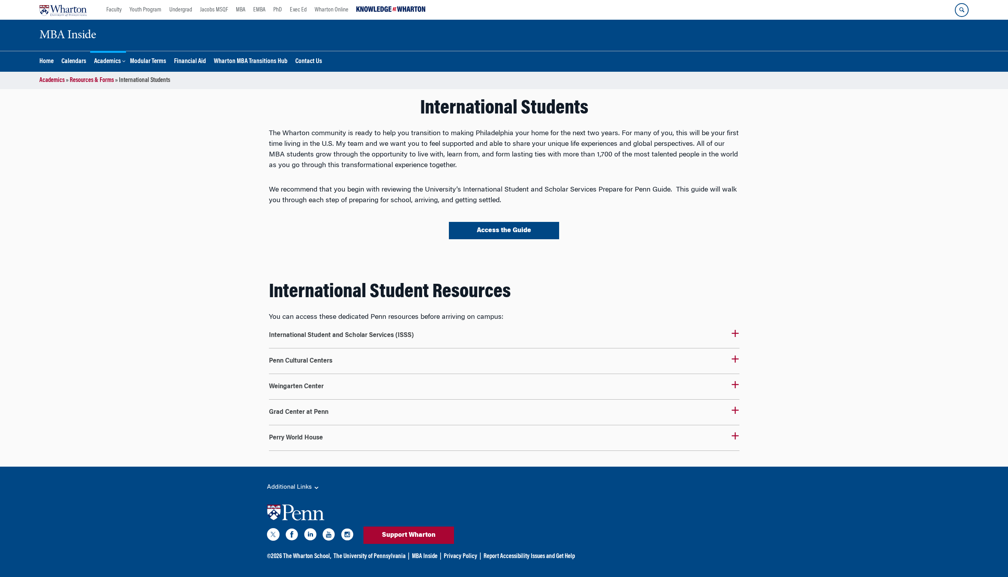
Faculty (114, 10)
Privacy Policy (460, 556)
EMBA (259, 10)
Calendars (73, 61)
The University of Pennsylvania (370, 556)
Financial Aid (190, 61)
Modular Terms (148, 61)
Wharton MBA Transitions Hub (250, 61)
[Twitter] (273, 536)
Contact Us (308, 61)
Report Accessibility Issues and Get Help (529, 556)
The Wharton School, (307, 556)
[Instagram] (347, 536)
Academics (107, 61)
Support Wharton (408, 535)
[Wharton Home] (63, 10)
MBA (240, 10)
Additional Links (290, 487)
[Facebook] (291, 536)
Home (46, 61)
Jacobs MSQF (214, 10)
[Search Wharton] (962, 10)
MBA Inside (424, 556)
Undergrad (180, 10)
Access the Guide (504, 230)
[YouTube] (328, 536)
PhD (277, 10)
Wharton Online (331, 10)
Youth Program (145, 10)
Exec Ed (298, 10)
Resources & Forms (92, 80)
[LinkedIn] (310, 536)
